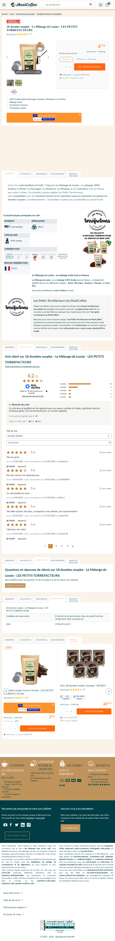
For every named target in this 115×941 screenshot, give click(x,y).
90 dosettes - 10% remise (87, 59)
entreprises (108, 846)
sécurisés (71, 770)
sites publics (105, 848)
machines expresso (81, 857)
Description (9, 173)
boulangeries (95, 848)
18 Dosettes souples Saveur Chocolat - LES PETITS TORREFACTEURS (28, 692)
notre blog (40, 818)
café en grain (91, 862)
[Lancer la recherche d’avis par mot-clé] (109, 443)
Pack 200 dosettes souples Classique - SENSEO (83, 685)
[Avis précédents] (45, 546)
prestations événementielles (13, 875)
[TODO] (36, 416)
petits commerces (82, 848)
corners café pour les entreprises (71, 875)
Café (11, 14)
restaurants (69, 848)
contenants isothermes (104, 859)
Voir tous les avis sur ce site (32, 396)
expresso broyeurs (66, 859)
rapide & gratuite (46, 765)
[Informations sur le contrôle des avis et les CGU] (46, 391)
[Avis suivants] (72, 546)
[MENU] (4, 4)
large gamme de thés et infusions (100, 870)
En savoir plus (70, 828)
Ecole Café (6, 873)
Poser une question (15, 585)
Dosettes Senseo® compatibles (49, 14)
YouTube (30, 818)
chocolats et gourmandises (97, 873)
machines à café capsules (11, 883)
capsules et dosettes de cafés (70, 865)
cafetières (109, 857)
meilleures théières (84, 859)
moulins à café (28, 883)
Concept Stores (87, 851)
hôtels (61, 848)
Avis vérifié (107, 452)
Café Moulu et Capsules (25, 14)
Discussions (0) (41, 174)
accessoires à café (97, 857)
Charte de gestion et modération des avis (22, 367)
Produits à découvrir (73, 175)
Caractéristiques (57, 174)
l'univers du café (13, 771)
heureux (99, 768)
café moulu (105, 862)
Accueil (4, 14)
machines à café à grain (46, 881)
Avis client (25, 174)
